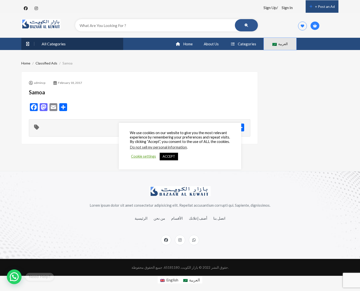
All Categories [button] (54, 43)
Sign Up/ (271, 7)
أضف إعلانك (198, 218)
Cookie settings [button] (143, 156)
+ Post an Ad (325, 6)
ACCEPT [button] (169, 156)
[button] (14, 276)
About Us (211, 44)
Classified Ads (46, 63)
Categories (247, 44)
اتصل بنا (219, 218)
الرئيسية (141, 218)
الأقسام (177, 218)
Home (188, 44)
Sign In (287, 7)
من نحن (159, 218)
